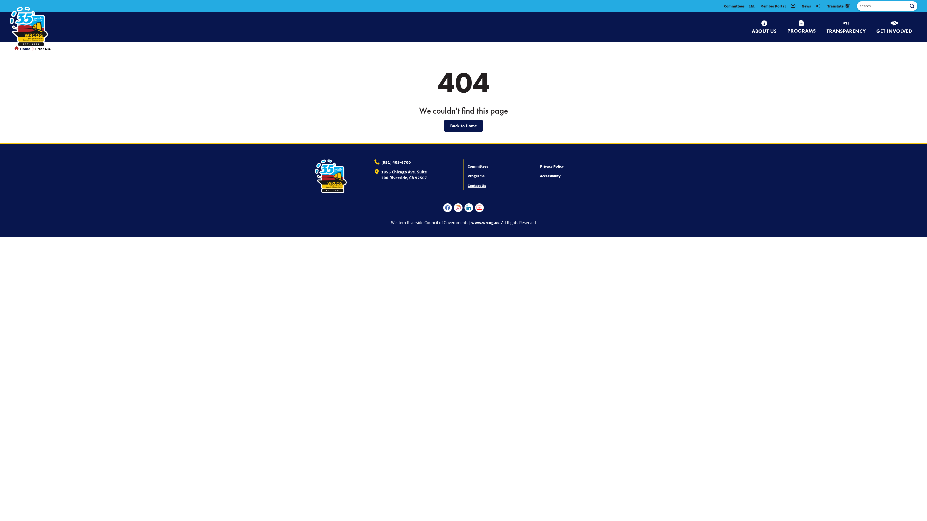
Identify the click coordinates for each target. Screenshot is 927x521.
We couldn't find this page (463, 111)
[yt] (479, 207)
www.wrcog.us (485, 222)
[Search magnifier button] (913, 6)
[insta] (458, 207)
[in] (468, 207)
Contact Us (477, 185)
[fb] (447, 207)
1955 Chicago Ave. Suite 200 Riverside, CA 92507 (404, 174)
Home (24, 48)
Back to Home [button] (463, 126)
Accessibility (550, 175)
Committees (478, 166)
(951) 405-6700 (396, 162)
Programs (476, 175)
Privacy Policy (552, 166)
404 (463, 82)
